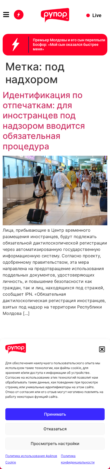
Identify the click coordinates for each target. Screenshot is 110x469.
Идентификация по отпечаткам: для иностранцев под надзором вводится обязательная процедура (44, 120)
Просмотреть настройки (55, 443)
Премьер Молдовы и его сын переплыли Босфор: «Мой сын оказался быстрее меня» (69, 44)
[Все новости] (18, 14)
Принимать (55, 414)
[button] (102, 349)
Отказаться (55, 428)
